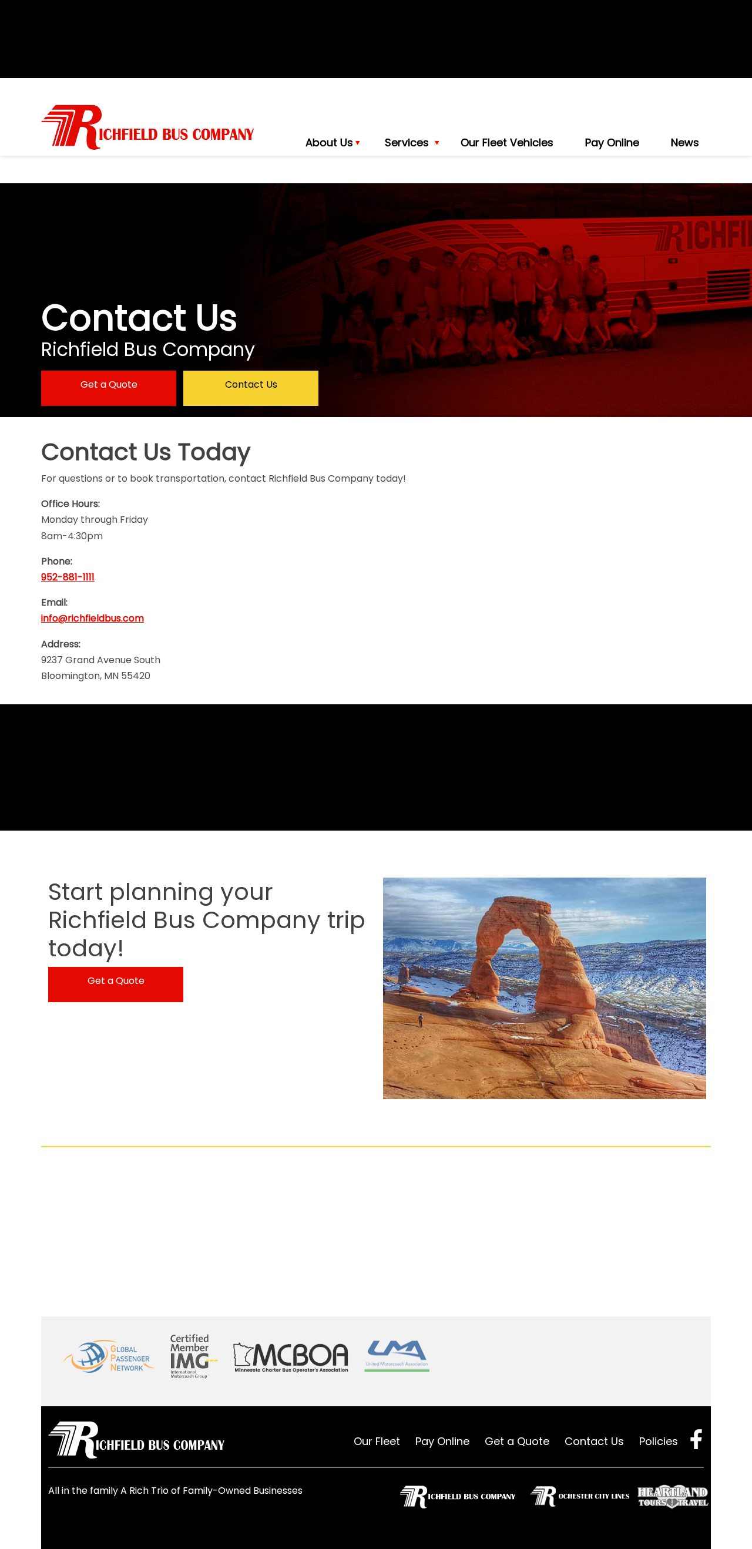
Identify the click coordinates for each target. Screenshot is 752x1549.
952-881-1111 (68, 577)
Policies (658, 1441)
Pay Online (612, 142)
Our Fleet (377, 1441)
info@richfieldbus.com (92, 618)
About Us (329, 142)
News (685, 142)
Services (407, 142)
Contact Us (251, 384)
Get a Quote (108, 384)
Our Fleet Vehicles (507, 142)
